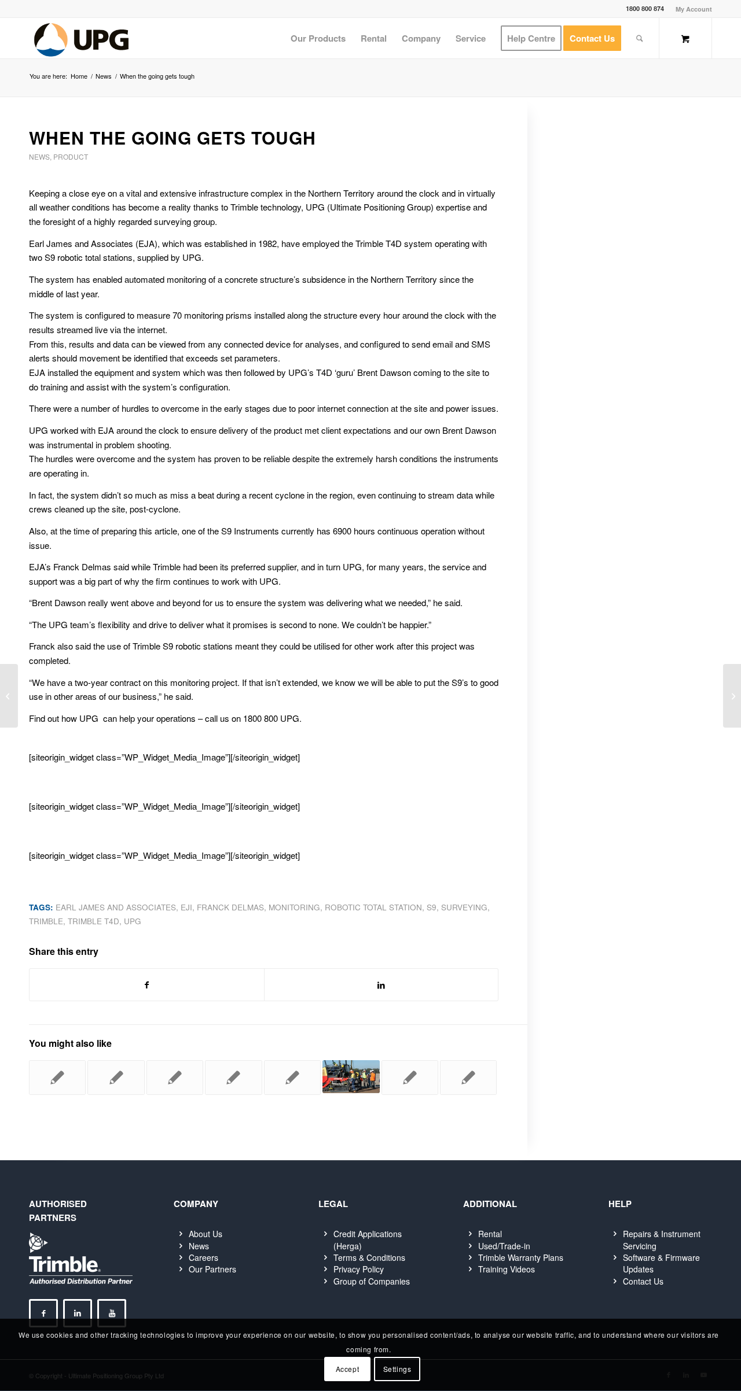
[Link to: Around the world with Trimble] (233, 1077)
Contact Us (643, 1281)
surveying (464, 907)
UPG (132, 921)
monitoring (294, 907)
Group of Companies (371, 1281)
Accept (348, 1369)
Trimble (46, 921)
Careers (203, 1257)
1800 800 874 (645, 8)
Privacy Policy (358, 1269)
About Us (205, 1233)
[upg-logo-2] (81, 38)
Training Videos (506, 1269)
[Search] (640, 38)
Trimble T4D (93, 921)
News (39, 156)
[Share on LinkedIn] (381, 985)
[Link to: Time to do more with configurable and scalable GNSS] (292, 1077)
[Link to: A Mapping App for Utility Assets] (409, 1077)
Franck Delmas (230, 907)
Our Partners (212, 1269)
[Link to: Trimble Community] (468, 1077)
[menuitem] (691, 9)
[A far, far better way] (9, 696)
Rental (490, 1233)
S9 (431, 907)
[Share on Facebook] (147, 985)
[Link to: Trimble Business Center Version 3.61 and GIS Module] (174, 1077)
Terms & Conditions (369, 1257)
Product (70, 156)
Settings (397, 1369)
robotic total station (373, 907)
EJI (186, 907)
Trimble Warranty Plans (520, 1257)
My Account (694, 9)
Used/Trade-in (504, 1246)
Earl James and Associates (116, 907)
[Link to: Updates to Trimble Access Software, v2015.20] (115, 1077)
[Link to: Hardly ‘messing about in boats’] (350, 1076)
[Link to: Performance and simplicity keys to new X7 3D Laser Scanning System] (57, 1077)
